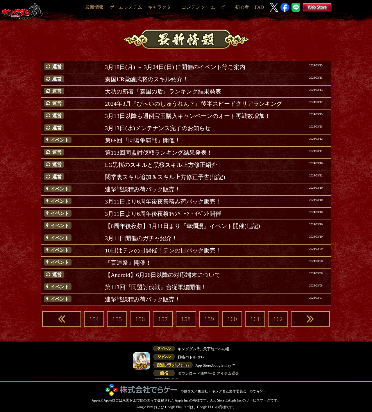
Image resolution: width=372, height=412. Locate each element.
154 (94, 319)
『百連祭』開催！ (128, 263)
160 (232, 319)
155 (117, 319)
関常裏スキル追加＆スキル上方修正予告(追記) (165, 177)
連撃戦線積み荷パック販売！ (142, 189)
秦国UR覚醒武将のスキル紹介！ (146, 79)
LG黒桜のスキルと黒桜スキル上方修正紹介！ (164, 165)
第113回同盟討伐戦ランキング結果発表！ (158, 152)
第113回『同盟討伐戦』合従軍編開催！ (156, 287)
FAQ (259, 7)
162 (278, 319)
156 (140, 319)
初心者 (242, 7)
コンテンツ (193, 7)
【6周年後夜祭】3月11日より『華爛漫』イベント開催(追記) (182, 226)
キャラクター (162, 7)
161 (255, 319)
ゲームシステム (126, 7)
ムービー (220, 7)
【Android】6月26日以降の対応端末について (162, 275)
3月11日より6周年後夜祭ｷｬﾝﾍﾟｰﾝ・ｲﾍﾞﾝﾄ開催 (163, 214)
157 (163, 319)
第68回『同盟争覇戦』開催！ (142, 140)
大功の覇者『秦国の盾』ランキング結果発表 (163, 91)
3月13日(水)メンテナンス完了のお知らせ (158, 128)
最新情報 (94, 7)
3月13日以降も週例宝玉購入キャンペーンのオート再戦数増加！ (188, 116)
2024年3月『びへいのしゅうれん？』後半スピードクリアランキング (193, 104)
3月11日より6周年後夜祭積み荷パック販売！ (163, 201)
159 (209, 319)
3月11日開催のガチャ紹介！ (141, 238)
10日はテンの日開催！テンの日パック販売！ (163, 250)
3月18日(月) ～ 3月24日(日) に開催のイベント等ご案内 (175, 67)
